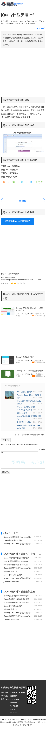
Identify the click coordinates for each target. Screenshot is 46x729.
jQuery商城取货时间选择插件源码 (16, 558)
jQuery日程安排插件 (24, 392)
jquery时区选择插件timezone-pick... (17, 561)
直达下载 (40, 29)
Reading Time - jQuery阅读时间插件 (30, 371)
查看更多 (23, 201)
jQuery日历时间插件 (27, 23)
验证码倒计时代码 (24, 422)
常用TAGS (5, 699)
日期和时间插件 (13, 274)
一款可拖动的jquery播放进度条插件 (32, 435)
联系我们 (22, 692)
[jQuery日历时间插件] (40, 554)
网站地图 (4, 692)
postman (13, 692)
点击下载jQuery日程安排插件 (18, 221)
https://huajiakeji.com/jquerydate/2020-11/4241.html (21, 280)
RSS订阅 (4, 696)
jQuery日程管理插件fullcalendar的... (17, 537)
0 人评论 (30, 314)
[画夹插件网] (12, 7)
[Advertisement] (23, 71)
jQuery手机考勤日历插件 (25, 357)
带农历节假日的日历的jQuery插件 (16, 565)
